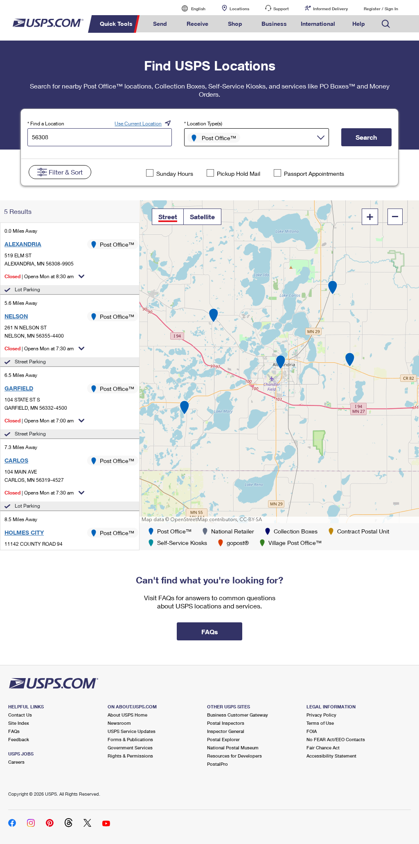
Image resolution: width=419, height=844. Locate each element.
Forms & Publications (130, 739)
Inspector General (225, 731)
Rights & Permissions (130, 755)
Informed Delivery (330, 8)
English (189, 8)
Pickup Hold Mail (238, 173)
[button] (168, 217)
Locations (239, 8)
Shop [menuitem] (235, 23)
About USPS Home (127, 714)
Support (281, 8)
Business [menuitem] (274, 23)
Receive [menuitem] (197, 23)
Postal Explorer (223, 739)
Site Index (18, 723)
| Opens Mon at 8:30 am (39, 276)
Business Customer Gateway (237, 714)
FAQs (14, 731)
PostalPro (217, 764)
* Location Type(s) (203, 123)
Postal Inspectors (225, 723)
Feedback (18, 739)
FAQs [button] (209, 631)
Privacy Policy (321, 714)
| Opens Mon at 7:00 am (39, 420)
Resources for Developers (234, 755)
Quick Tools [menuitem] (116, 23)
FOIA (311, 731)
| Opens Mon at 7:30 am (39, 348)
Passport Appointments (314, 173)
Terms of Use (320, 723)
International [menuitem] (318, 23)
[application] (279, 361)
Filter (66, 172)
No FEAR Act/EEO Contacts (335, 739)
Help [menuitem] (358, 23)
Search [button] (366, 137)
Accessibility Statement (331, 755)
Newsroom (119, 723)
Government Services (130, 747)
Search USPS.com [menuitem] (386, 24)
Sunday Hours (174, 173)
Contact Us (20, 714)
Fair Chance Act (323, 747)
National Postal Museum (233, 747)
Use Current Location (138, 123)
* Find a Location (45, 123)
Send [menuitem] (160, 23)
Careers (16, 762)
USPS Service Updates (131, 731)
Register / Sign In (381, 8)
